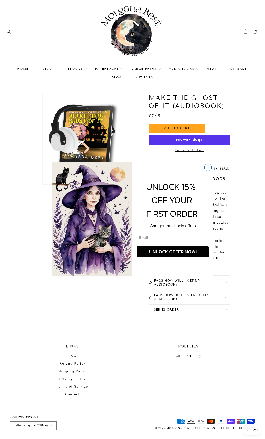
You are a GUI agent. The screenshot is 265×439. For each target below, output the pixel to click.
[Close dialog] (208, 167)
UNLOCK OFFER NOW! (173, 251)
